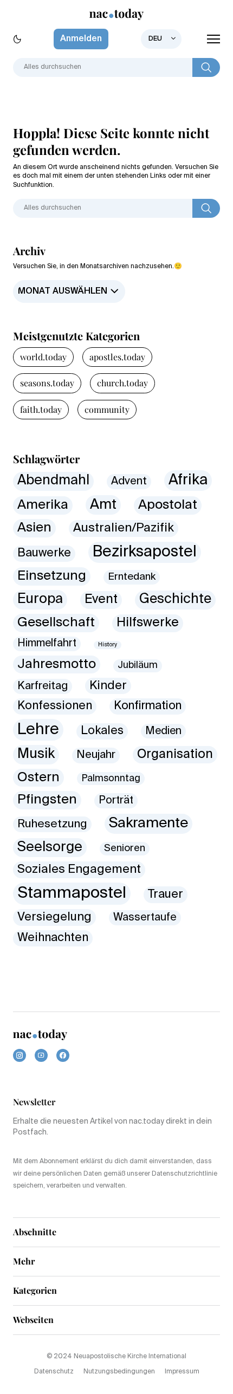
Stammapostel (71, 893)
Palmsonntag (110, 778)
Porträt (116, 800)
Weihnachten (52, 938)
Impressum (182, 1372)
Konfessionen (54, 706)
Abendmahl (53, 481)
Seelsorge (49, 847)
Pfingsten (47, 799)
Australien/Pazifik (123, 528)
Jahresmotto (56, 664)
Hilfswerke (147, 623)
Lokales (102, 731)
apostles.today (117, 356)
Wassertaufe (145, 917)
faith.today (41, 409)
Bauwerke (44, 553)
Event (101, 599)
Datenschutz (54, 1372)
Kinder (108, 686)
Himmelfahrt (46, 643)
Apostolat (167, 505)
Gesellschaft (56, 622)
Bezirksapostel (145, 552)
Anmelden (81, 39)
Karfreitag (42, 686)
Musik (36, 754)
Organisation (175, 754)
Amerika (42, 505)
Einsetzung (51, 575)
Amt (103, 505)
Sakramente (148, 823)
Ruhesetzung (52, 824)
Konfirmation (148, 706)
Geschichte (175, 599)
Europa (40, 599)
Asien (34, 527)
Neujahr (95, 755)
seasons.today (47, 382)
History (107, 644)
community (107, 409)
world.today (43, 356)
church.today (122, 382)
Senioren (124, 848)
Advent (129, 481)
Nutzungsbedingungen (119, 1372)
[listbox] (161, 39)
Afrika (188, 480)
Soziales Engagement (79, 870)
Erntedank (132, 577)
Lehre (38, 729)
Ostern (38, 777)
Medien (163, 731)
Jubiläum (138, 665)
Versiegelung (54, 917)
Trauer (165, 894)
